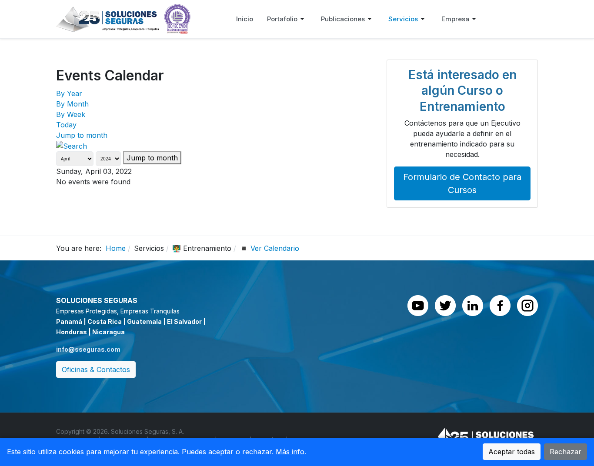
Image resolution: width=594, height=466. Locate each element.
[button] (287, 19)
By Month (72, 104)
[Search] (71, 145)
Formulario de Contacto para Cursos (462, 183)
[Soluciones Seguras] (123, 18)
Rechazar (565, 451)
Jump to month (81, 135)
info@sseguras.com (88, 349)
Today (66, 124)
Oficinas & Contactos (96, 369)
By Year (69, 93)
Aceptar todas (511, 451)
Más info (290, 451)
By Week (70, 114)
